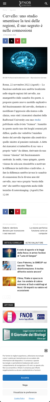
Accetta (25, 377)
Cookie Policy (19, 398)
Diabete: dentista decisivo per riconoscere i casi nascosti (13, 231)
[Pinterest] (17, 41)
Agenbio (13, 10)
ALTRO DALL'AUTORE (34, 243)
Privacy (32, 398)
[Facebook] (5, 41)
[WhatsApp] (23, 41)
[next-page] (8, 297)
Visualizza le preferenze (25, 392)
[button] (46, 350)
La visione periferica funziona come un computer (38, 231)
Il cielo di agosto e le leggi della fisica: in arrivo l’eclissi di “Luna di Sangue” (31, 252)
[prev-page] (4, 297)
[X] (11, 41)
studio (38, 119)
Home (5, 10)
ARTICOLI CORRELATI (13, 243)
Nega (25, 385)
